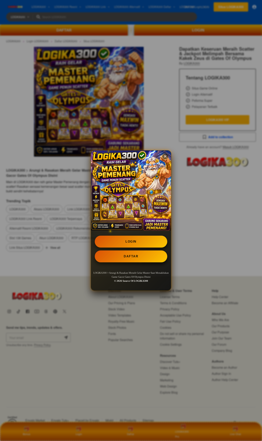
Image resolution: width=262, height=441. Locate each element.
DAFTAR (131, 256)
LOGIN (131, 241)
